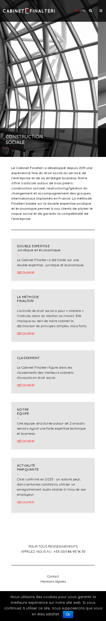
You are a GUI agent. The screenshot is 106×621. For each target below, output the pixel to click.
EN (77, 11)
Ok (68, 614)
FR (83, 11)
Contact (53, 576)
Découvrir (25, 273)
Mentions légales (53, 581)
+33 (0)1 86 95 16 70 (69, 551)
